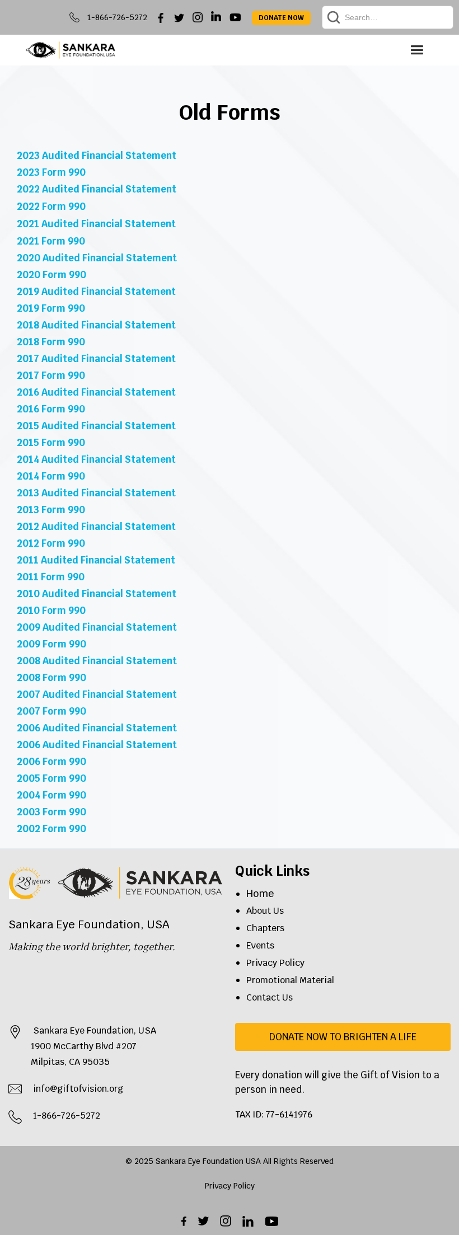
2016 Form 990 (51, 409)
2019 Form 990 (51, 308)
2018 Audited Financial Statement (96, 325)
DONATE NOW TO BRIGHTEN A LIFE (342, 1037)
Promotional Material (290, 980)
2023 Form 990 (51, 172)
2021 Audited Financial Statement (96, 224)
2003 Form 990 (51, 812)
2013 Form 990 (51, 510)
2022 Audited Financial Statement (96, 189)
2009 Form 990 (51, 644)
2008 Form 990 (51, 677)
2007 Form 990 (51, 711)
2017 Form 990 (51, 375)
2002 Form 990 (51, 829)
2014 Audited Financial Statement (96, 459)
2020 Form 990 (51, 275)
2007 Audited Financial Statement (97, 694)
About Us (265, 911)
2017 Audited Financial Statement (96, 359)
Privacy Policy (275, 963)
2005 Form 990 (51, 778)
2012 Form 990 (51, 543)
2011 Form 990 (51, 577)
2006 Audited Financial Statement (97, 728)
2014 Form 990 (51, 476)
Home (260, 893)
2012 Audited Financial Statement (96, 526)
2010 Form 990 (51, 610)
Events (260, 945)
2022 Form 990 (51, 206)
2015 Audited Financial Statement (96, 426)
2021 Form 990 (51, 241)
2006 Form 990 (51, 761)
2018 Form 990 (51, 342)
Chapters (265, 928)
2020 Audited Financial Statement (97, 258)
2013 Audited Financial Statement (96, 493)
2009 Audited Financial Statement (97, 627)
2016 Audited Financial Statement (96, 392)
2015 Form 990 (51, 442)
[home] (70, 50)
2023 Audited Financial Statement (96, 155)
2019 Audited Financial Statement (96, 291)
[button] (416, 50)
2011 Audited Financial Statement (96, 560)
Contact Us (269, 997)
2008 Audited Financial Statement (97, 661)
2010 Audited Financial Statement (96, 594)
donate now (281, 17)
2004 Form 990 (51, 795)
